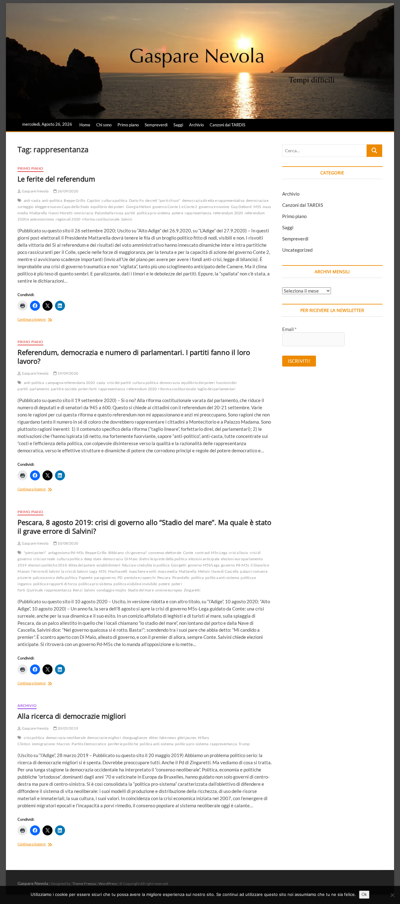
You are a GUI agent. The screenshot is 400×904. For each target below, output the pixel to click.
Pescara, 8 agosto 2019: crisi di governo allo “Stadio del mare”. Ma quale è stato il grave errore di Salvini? (144, 527)
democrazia (170, 382)
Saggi (178, 124)
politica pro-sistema (153, 213)
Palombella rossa (109, 213)
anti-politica (52, 200)
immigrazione (43, 743)
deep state (92, 558)
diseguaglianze (135, 737)
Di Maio (131, 558)
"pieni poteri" (35, 552)
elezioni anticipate (203, 558)
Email (289, 329)
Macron (63, 743)
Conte (188, 552)
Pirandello (181, 577)
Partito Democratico (89, 743)
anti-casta (32, 200)
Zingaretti (192, 590)
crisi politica (34, 737)
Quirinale (35, 590)
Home (84, 124)
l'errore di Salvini (45, 571)
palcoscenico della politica (55, 577)
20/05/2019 (67, 728)
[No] (392, 895)
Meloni (204, 571)
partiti (130, 213)
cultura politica (114, 200)
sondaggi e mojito (111, 590)
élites (153, 737)
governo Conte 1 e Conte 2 (174, 206)
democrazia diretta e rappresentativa (213, 200)
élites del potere (81, 565)
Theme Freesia (84, 883)
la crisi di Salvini (74, 571)
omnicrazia (83, 213)
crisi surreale (44, 558)
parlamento (39, 388)
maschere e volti (142, 571)
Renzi (77, 590)
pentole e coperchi (140, 577)
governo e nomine (214, 206)
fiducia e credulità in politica (145, 565)
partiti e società (64, 388)
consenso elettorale (165, 552)
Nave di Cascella (224, 571)
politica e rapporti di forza (55, 583)
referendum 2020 (228, 213)
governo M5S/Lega (203, 565)
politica (197, 577)
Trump (244, 743)
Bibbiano (116, 552)
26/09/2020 (67, 191)
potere (177, 213)
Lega (93, 571)
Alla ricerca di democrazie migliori (72, 716)
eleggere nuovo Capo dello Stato (62, 206)
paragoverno (105, 577)
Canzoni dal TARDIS (227, 124)
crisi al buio (238, 552)
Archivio (196, 124)
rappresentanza (198, 213)
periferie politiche (123, 743)
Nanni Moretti (60, 213)
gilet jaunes (187, 737)
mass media (167, 571)
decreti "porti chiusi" (162, 200)
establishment (108, 565)
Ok (364, 894)
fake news (167, 737)
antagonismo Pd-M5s (66, 552)
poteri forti (87, 388)
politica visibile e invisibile (135, 583)
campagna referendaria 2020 (70, 382)
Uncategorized (297, 250)
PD (120, 577)
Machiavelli (118, 571)
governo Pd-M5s (235, 565)
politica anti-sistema (222, 577)
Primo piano (128, 124)
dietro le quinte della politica (163, 558)
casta (101, 382)
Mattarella (38, 213)
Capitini (93, 200)
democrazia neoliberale (66, 737)
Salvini (126, 219)
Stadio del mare (141, 590)
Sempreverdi (156, 124)
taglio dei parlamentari (217, 388)
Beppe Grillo (74, 200)
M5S (257, 206)
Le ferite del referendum (56, 178)
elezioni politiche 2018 (47, 565)
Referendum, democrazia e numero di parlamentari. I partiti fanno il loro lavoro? (134, 357)
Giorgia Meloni (138, 206)
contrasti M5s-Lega (211, 552)
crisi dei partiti (119, 382)
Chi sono (104, 124)
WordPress (107, 883)
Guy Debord (241, 206)
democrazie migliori (104, 737)
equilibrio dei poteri (107, 206)
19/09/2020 (67, 373)
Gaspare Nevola (34, 191)
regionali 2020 (68, 219)
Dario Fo (136, 200)
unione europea (168, 590)
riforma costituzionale (100, 219)
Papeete (85, 577)
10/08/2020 (67, 543)
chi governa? (136, 552)
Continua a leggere (40, 320)
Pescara (163, 577)
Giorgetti (178, 565)
